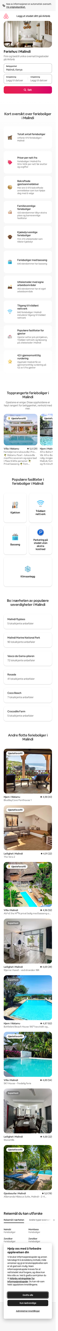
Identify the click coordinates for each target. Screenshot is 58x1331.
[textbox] (15, 80)
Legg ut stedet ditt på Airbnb (33, 16)
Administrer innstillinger (28, 1311)
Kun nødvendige (28, 1303)
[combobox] (27, 69)
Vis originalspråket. (16, 7)
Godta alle (28, 1295)
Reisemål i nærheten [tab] (14, 1220)
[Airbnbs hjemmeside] (6, 16)
